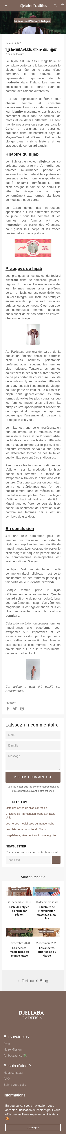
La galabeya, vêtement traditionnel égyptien (31, 835)
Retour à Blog (35, 980)
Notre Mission (13, 1049)
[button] (10, 1119)
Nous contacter (13, 1072)
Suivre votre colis (15, 1084)
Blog (7, 1043)
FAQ (7, 1078)
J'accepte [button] (33, 1127)
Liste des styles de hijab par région (26, 807)
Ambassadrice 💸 (15, 1055)
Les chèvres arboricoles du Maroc (26, 829)
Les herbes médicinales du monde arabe (30, 823)
